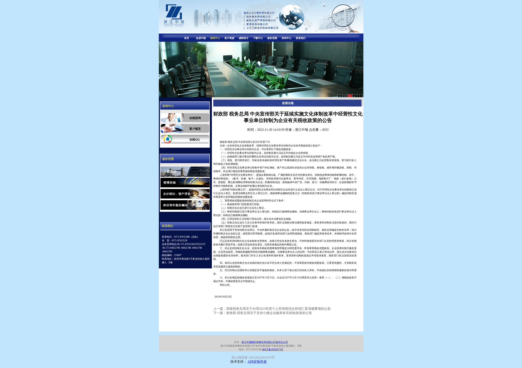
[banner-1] (261, 69)
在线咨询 (195, 118)
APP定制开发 (257, 361)
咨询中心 (286, 38)
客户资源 (229, 38)
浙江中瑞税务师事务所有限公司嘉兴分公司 (264, 342)
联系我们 (301, 38)
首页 (186, 38)
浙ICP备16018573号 (272, 349)
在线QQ (194, 139)
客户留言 (195, 128)
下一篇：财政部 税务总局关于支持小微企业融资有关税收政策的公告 (262, 313)
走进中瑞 (201, 38)
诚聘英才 (244, 38)
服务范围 (272, 38)
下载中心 (258, 38)
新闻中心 (215, 38)
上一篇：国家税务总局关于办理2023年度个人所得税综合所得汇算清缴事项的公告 (272, 308)
